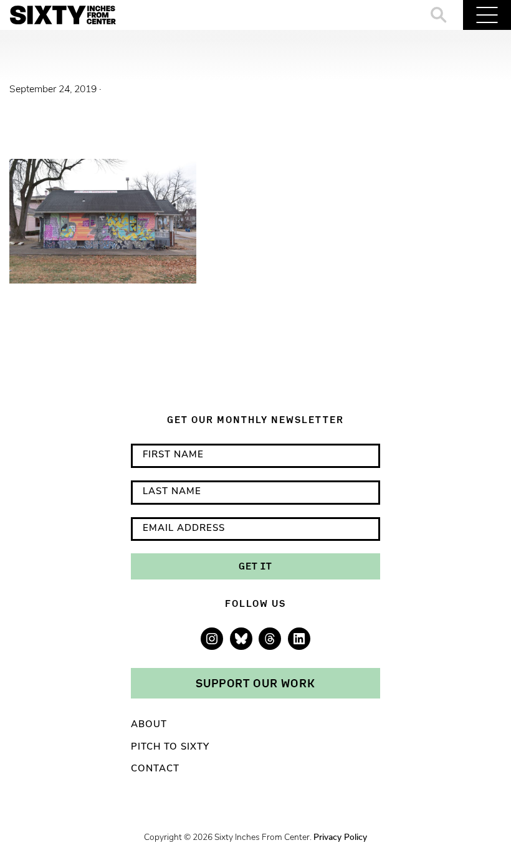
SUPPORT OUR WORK (255, 683)
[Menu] (487, 15)
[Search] (439, 15)
